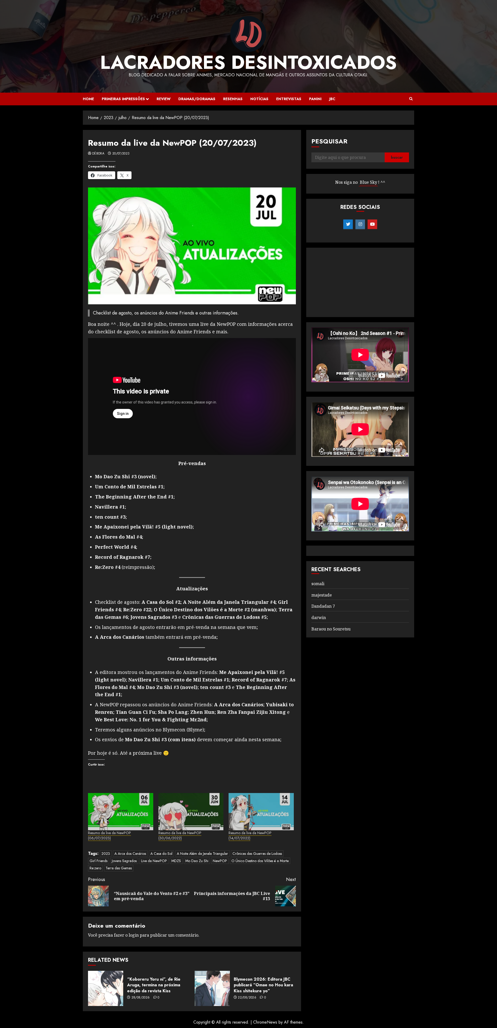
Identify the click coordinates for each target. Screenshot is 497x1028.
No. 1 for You (145, 719)
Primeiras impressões (123, 98)
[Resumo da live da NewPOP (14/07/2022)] (261, 811)
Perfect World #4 (115, 547)
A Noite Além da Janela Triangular (202, 853)
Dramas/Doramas (196, 98)
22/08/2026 (247, 998)
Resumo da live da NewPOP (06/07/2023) (109, 835)
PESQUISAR (329, 141)
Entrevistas (288, 98)
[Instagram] (360, 224)
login (134, 935)
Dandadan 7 (323, 606)
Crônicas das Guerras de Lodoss (257, 853)
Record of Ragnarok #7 (122, 557)
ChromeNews (265, 1022)
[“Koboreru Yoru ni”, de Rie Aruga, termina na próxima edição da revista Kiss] (105, 988)
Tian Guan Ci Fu (135, 712)
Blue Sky (368, 182)
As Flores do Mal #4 (118, 537)
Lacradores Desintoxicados (248, 62)
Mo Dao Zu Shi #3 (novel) (125, 476)
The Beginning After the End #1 (134, 497)
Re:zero (95, 868)
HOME (88, 98)
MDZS (176, 860)
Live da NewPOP (154, 860)
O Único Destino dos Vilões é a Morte (260, 860)
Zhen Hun (202, 712)
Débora (98, 154)
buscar (397, 157)
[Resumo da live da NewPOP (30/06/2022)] (191, 811)
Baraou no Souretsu (330, 629)
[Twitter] (348, 224)
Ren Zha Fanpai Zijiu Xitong (251, 712)
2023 (105, 853)
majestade (321, 595)
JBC (332, 98)
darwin (318, 617)
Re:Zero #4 (107, 567)
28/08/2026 (140, 998)
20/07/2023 (121, 154)
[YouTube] (372, 224)
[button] (411, 99)
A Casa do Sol (161, 853)
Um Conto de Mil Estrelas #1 (129, 486)
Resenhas (233, 98)
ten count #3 (110, 517)
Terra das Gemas (119, 868)
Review (164, 98)
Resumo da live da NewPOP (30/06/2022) (179, 835)
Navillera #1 (110, 507)
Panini (315, 98)
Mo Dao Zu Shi (196, 860)
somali (317, 583)
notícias (259, 98)
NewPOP (220, 860)
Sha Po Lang (173, 712)
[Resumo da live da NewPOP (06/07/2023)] (120, 811)
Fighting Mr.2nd (187, 719)
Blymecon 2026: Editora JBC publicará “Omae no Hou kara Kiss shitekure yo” (263, 985)
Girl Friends (98, 860)
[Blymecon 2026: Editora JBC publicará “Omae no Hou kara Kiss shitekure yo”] (212, 988)
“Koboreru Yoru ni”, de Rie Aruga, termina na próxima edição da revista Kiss (153, 985)
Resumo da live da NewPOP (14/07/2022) (250, 835)
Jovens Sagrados (124, 860)
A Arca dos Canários (238, 704)
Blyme (195, 729)
